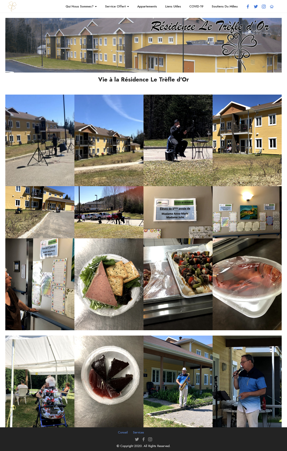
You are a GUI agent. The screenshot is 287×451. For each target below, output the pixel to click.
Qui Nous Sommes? (80, 6)
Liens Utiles (173, 6)
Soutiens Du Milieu (225, 6)
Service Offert (115, 6)
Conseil (123, 432)
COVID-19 (196, 6)
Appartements (147, 6)
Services (138, 432)
